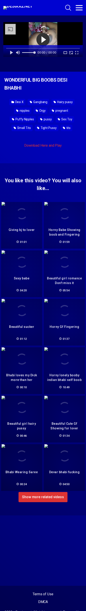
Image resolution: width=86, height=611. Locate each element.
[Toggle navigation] (79, 7)
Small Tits (24, 128)
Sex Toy (66, 119)
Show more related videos (43, 497)
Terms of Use (43, 594)
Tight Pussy (48, 128)
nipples (24, 110)
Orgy (42, 110)
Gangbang (40, 102)
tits (68, 128)
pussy (47, 119)
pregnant (61, 110)
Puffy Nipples (24, 119)
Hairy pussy (64, 102)
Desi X (19, 102)
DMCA (43, 602)
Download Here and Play (43, 145)
